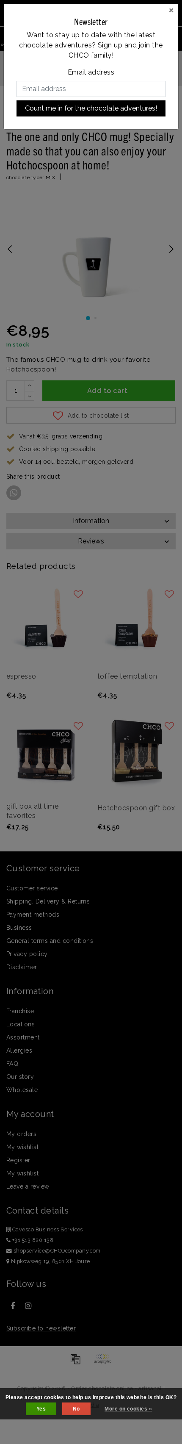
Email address (91, 72)
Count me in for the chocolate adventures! (91, 108)
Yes (41, 1409)
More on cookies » (128, 1409)
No (76, 1409)
